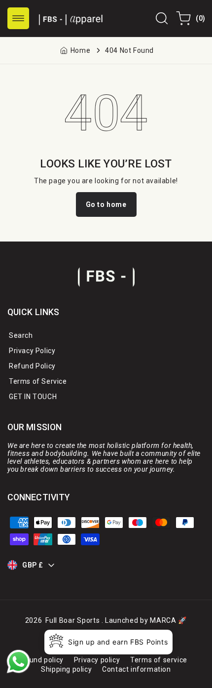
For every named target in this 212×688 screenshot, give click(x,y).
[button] (18, 18)
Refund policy (40, 660)
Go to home (106, 204)
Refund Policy (32, 366)
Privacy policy (97, 660)
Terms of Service (38, 381)
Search (21, 335)
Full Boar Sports (72, 620)
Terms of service (158, 660)
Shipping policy (66, 669)
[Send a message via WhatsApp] (18, 662)
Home (80, 50)
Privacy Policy (32, 351)
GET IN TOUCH (33, 397)
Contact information (136, 669)
